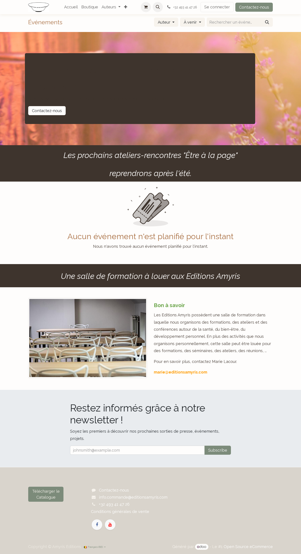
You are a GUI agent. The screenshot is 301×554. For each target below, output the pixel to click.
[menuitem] (71, 7)
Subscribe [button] (217, 450)
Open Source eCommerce (248, 546)
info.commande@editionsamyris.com (133, 497)
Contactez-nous (254, 7)
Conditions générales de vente (120, 511)
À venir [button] (191, 22)
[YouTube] (110, 524)
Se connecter (217, 7)
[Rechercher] (267, 22)
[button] (158, 7)
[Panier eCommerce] (146, 7)
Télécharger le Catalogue (46, 494)
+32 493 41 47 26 (114, 504)
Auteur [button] (164, 22)
